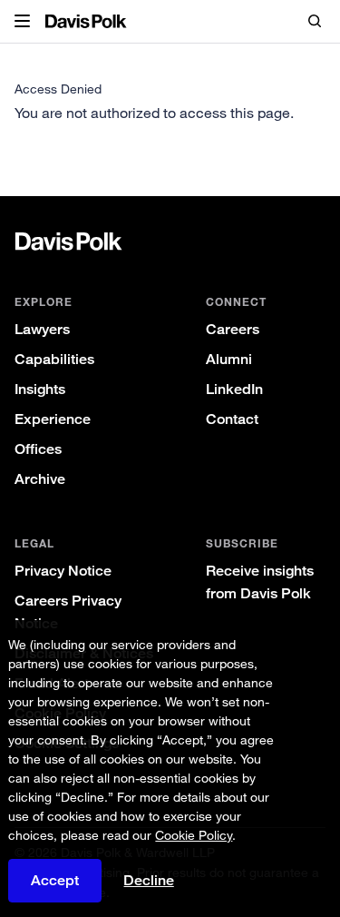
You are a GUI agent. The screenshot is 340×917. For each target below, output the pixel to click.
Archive (40, 479)
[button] (22, 22)
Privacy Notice (63, 570)
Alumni (229, 359)
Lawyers (42, 329)
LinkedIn (234, 389)
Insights (40, 389)
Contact (232, 419)
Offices (38, 449)
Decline (148, 881)
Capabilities (54, 359)
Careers (232, 329)
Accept (55, 880)
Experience (53, 419)
